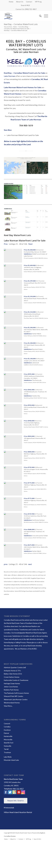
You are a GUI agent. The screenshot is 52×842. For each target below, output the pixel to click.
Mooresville (8, 740)
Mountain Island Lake (11, 760)
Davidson (7, 730)
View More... (8, 706)
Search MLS (25, 5)
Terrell (6, 749)
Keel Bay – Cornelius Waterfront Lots (21, 24)
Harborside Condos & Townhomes (16, 680)
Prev (6, 244)
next (30, 564)
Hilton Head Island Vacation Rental (18, 812)
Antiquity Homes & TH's (12, 671)
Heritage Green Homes (12, 683)
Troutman (7, 752)
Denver (6, 733)
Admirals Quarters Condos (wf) (15, 667)
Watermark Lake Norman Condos (15, 699)
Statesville (7, 746)
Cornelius (7, 727)
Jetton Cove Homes (11, 687)
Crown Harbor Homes (11, 677)
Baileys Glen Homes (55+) (13, 674)
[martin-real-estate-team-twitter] (10, 792)
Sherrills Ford (8, 743)
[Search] (39, 16)
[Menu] (44, 16)
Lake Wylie (7, 757)
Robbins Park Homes (11, 690)
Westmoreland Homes (12, 703)
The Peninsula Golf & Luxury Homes (16, 693)
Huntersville (8, 736)
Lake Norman (9, 76)
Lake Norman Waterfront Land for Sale (24, 240)
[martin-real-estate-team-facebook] (6, 792)
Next (30, 244)
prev (6, 564)
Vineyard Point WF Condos (13, 696)
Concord (7, 724)
